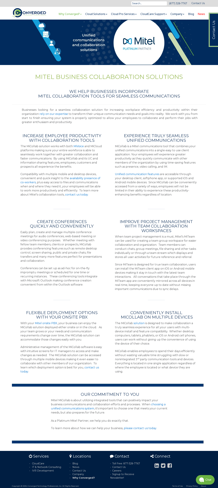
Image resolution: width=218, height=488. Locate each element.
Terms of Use (177, 486)
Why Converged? (69, 14)
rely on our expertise (54, 114)
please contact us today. (140, 428)
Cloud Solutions (95, 14)
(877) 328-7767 (178, 3)
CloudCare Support (153, 14)
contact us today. (76, 194)
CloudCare (38, 463)
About (203, 486)
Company (176, 14)
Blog (191, 14)
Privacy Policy (192, 486)
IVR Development (43, 470)
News (201, 14)
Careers (116, 470)
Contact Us (198, 3)
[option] (109, 42)
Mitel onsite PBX (46, 323)
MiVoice (79, 146)
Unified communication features (137, 174)
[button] (205, 480)
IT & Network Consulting (46, 467)
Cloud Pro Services (123, 14)
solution (139, 323)
